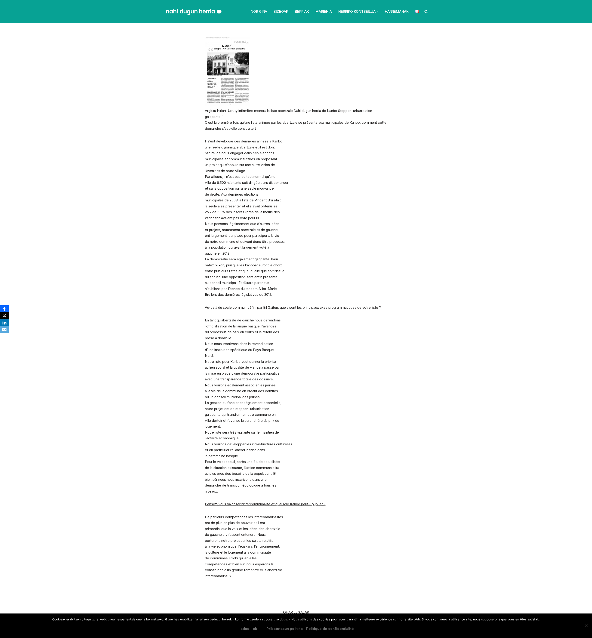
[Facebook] (4, 308)
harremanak (397, 11)
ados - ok (248, 628)
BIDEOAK (281, 11)
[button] (378, 11)
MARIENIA (323, 11)
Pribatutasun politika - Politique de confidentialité (310, 628)
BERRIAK (302, 11)
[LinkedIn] (4, 322)
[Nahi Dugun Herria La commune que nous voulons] (193, 11)
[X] (4, 315)
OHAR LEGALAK (296, 612)
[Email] (4, 329)
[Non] (586, 625)
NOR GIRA (259, 11)
